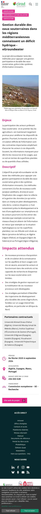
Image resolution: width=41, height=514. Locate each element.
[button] (30, 4)
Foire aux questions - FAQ (20, 454)
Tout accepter (29, 511)
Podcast (20, 436)
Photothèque (20, 444)
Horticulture (8, 19)
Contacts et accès (20, 427)
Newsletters (20, 451)
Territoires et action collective (15, 15)
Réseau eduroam (20, 433)
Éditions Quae (20, 448)
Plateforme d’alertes (20, 430)
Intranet (20, 420)
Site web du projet (12, 400)
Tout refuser (10, 511)
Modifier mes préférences (11, 506)
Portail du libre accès (21, 441)
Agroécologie (8, 11)
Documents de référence (20, 438)
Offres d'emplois (20, 424)
